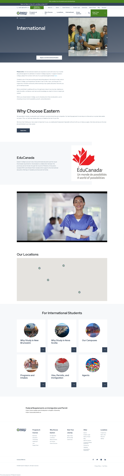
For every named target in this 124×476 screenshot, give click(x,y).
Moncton (103, 436)
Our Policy (105, 466)
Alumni (57, 7)
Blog (99, 7)
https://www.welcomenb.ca (33, 412)
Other (85, 430)
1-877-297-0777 (23, 7)
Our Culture (52, 441)
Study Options (78, 13)
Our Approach (53, 435)
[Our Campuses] (93, 330)
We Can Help (70, 437)
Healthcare (35, 441)
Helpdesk (86, 447)
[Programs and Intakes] (31, 365)
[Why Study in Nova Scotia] (62, 330)
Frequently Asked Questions (88, 443)
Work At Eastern (87, 440)
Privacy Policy (98, 466)
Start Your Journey (95, 13)
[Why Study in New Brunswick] (31, 330)
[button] (63, 265)
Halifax (102, 438)
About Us (50, 7)
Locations (60, 12)
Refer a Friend (92, 7)
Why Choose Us (49, 13)
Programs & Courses (33, 13)
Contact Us (86, 445)
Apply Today (70, 435)
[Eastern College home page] (21, 439)
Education (35, 437)
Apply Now (23, 130)
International (70, 12)
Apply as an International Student (49, 57)
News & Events (53, 439)
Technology (35, 439)
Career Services (66, 7)
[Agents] (93, 365)
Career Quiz (84, 7)
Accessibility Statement (87, 450)
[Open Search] (89, 13)
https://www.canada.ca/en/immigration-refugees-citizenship (43, 410)
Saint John (103, 434)
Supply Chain (35, 445)
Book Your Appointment (37, 7)
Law (34, 443)
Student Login (76, 7)
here (55, 75)
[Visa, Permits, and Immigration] (62, 365)
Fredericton (103, 432)
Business (35, 435)
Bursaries (104, 7)
